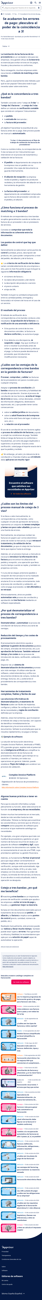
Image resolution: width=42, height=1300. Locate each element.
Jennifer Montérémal (31, 37)
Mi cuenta (5, 1280)
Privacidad (5, 1252)
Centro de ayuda (7, 1284)
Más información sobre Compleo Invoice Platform (20, 787)
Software (4, 1270)
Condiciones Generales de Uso (11, 1259)
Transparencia (6, 1255)
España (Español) (15, 1293)
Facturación (16, 14)
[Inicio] (1, 14)
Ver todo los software (21, 982)
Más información (8, 967)
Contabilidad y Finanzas (8, 14)
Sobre (3, 1267)
